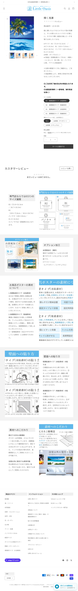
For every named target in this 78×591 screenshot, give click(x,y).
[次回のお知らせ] (74, 2)
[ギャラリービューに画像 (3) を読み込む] (25, 55)
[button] (4, 8)
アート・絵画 (9, 529)
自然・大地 (8, 516)
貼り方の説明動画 (33, 521)
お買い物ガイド (33, 499)
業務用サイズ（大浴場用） (13, 550)
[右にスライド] (37, 55)
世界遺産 (7, 507)
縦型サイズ (8, 537)
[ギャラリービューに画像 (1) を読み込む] (12, 55)
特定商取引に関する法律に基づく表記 (38, 539)
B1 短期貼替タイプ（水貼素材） (57, 109)
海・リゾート (9, 503)
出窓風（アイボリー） (61, 121)
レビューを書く (66, 168)
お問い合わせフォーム (35, 553)
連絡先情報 (46, 586)
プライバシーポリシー (35, 545)
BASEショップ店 (56, 503)
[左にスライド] (7, 55)
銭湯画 (7, 499)
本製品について (33, 510)
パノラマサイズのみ (11, 533)
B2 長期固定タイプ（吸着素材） (57, 105)
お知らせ (30, 549)
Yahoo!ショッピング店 (58, 499)
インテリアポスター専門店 (59, 507)
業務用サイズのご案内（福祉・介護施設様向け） (38, 515)
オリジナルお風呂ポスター (13, 542)
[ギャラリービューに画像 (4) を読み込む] (31, 55)
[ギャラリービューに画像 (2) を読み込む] (18, 55)
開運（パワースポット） (12, 546)
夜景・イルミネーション (12, 512)
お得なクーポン (33, 529)
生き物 (7, 525)
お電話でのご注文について (36, 534)
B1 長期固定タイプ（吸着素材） (57, 113)
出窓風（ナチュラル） (53, 125)
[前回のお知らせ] (4, 2)
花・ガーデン (9, 520)
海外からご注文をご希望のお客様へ (38, 504)
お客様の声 (31, 525)
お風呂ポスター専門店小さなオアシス (23, 584)
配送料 (49, 132)
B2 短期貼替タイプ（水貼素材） (57, 101)
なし (47, 121)
